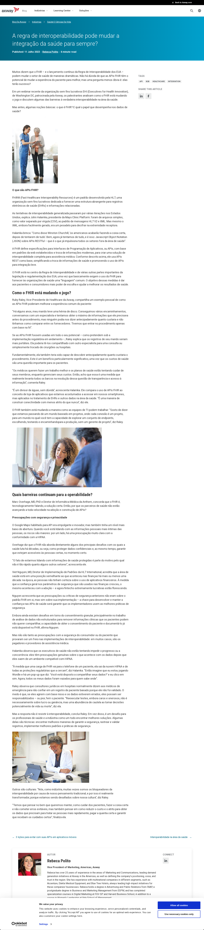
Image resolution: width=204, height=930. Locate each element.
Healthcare (159, 81)
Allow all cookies (179, 905)
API (141, 81)
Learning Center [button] (62, 10)
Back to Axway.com (183, 2)
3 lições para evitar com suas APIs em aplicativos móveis (46, 837)
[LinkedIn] (141, 96)
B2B (147, 81)
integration (174, 81)
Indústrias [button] (39, 10)
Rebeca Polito (50, 51)
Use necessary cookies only (179, 914)
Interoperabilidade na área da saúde (169, 837)
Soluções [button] (84, 10)
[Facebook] (148, 96)
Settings (43, 924)
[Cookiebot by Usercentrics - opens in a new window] (19, 924)
